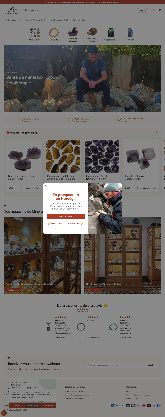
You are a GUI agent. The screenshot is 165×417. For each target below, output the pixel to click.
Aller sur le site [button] (65, 216)
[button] (46, 186)
